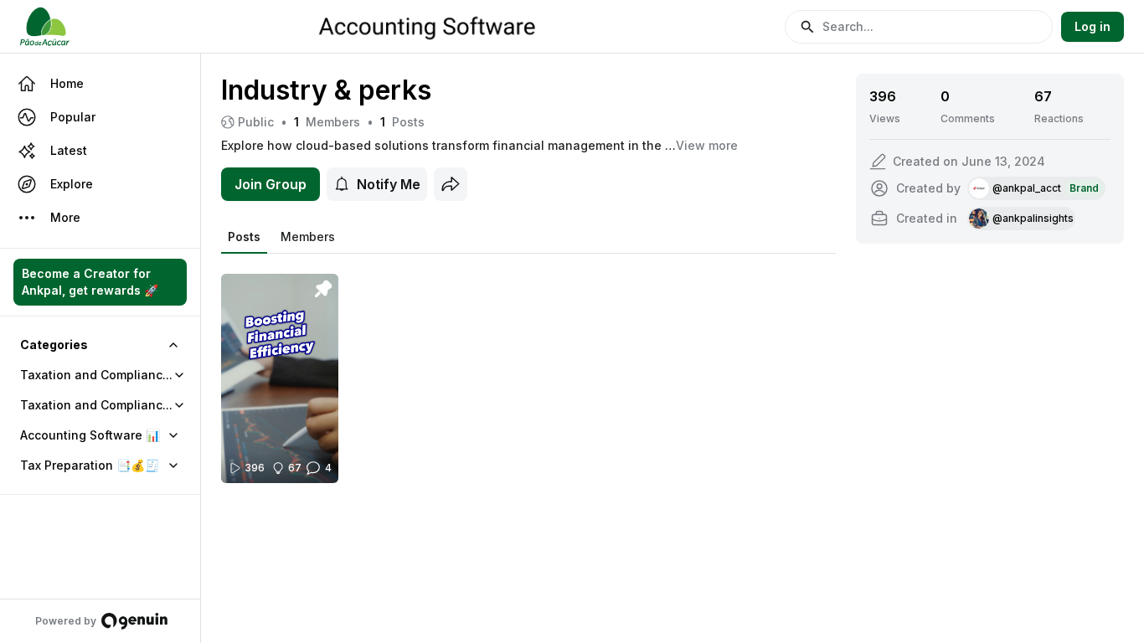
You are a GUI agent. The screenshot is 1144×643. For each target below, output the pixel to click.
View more (707, 145)
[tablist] (281, 237)
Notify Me (388, 184)
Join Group (270, 184)
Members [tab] (308, 236)
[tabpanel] (528, 368)
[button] (919, 27)
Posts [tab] (244, 236)
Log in (1092, 26)
